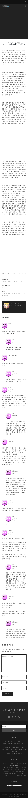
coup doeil (11, 387)
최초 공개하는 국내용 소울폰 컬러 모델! (15, 775)
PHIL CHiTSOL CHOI (16, 305)
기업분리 (10, 293)
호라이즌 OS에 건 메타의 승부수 (14, 741)
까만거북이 (10, 594)
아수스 (15, 293)
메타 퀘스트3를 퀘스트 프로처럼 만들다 (13, 747)
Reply (9, 326)
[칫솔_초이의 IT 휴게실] (5, 6)
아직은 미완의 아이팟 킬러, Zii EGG (16, 767)
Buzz (9, 500)
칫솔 (13, 339)
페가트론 (6, 295)
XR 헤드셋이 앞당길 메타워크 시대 (14, 753)
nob (9, 323)
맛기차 (4, 769)
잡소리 (18, 42)
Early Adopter (12, 355)
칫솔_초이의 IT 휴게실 (14, 710)
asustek (4, 293)
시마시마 (10, 530)
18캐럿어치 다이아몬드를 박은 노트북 (12, 281)
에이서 (20, 293)
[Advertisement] (14, 24)
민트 (9, 439)
